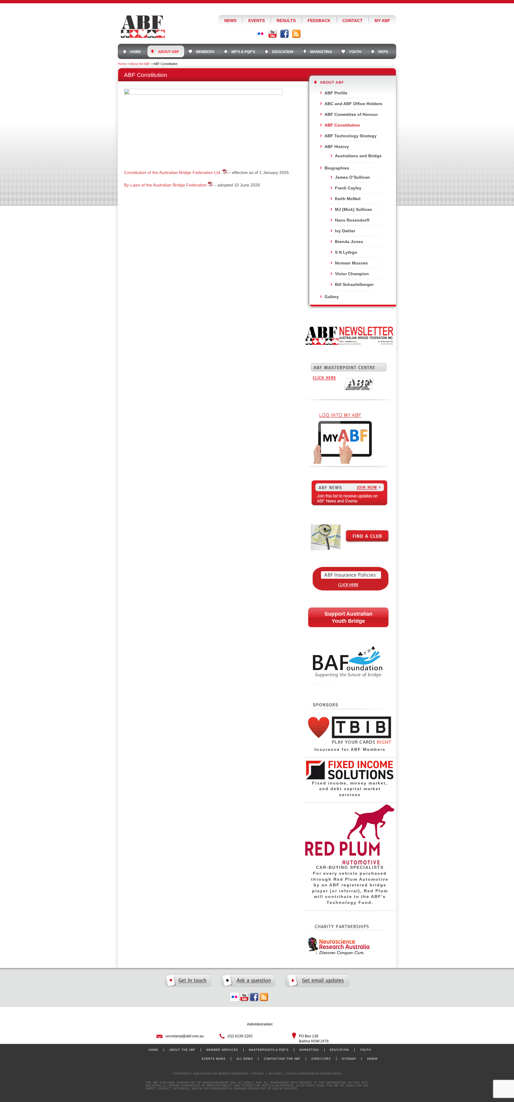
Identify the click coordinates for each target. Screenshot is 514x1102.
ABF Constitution (342, 125)
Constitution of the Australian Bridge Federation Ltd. (172, 172)
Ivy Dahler (345, 230)
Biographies (337, 168)
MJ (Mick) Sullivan (353, 209)
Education (339, 1049)
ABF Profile (336, 93)
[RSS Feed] (296, 33)
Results (286, 20)
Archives (275, 1073)
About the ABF (140, 64)
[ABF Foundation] (349, 697)
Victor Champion (352, 273)
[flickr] (234, 997)
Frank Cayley (348, 188)
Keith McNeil (348, 198)
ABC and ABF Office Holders (353, 103)
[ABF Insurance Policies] (349, 599)
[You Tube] (272, 33)
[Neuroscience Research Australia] (337, 954)
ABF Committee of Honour (351, 114)
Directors (321, 1058)
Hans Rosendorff (352, 220)
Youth (365, 1049)
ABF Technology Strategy (351, 135)
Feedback (319, 20)
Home (122, 64)
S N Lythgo (346, 252)
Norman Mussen (351, 263)
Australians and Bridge (358, 155)
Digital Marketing (301, 1073)
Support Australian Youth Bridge (348, 617)
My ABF (382, 20)
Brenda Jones (349, 241)
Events (256, 20)
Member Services (222, 1049)
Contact (352, 20)
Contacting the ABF (282, 1058)
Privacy (258, 1073)
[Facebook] (284, 33)
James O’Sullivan (352, 177)
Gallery (332, 296)
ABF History (337, 146)
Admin (372, 1058)
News (230, 20)
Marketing (309, 1049)
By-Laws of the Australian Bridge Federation (165, 185)
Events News (213, 1058)
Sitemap (349, 1058)
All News (244, 1058)
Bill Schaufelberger (354, 284)
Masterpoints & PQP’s (269, 1049)
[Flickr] (260, 33)
